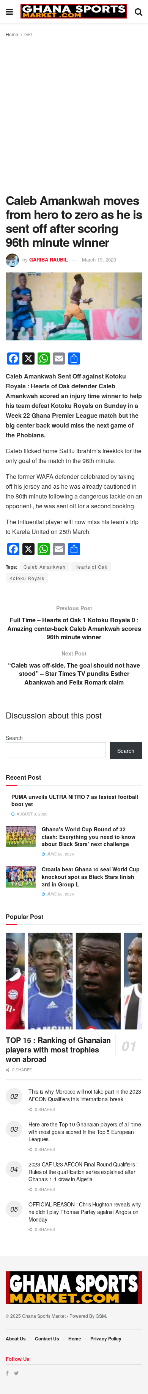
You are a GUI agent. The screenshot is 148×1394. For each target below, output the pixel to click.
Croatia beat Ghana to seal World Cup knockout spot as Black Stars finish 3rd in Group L (91, 876)
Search (14, 738)
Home (12, 34)
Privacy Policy (105, 1338)
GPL (28, 34)
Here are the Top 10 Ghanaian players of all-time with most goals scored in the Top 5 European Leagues (84, 1131)
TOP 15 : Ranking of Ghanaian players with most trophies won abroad (58, 1049)
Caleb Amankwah (45, 566)
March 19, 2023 (99, 259)
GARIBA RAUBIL (48, 259)
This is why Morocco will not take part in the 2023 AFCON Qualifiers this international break (84, 1095)
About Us (16, 1338)
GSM (101, 1315)
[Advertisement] (74, 115)
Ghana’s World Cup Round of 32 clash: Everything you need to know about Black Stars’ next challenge (88, 836)
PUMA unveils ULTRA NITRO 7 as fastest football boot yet (74, 800)
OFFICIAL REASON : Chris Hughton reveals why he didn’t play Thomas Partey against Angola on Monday (84, 1211)
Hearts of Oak (90, 566)
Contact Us (47, 1338)
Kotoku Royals (26, 578)
